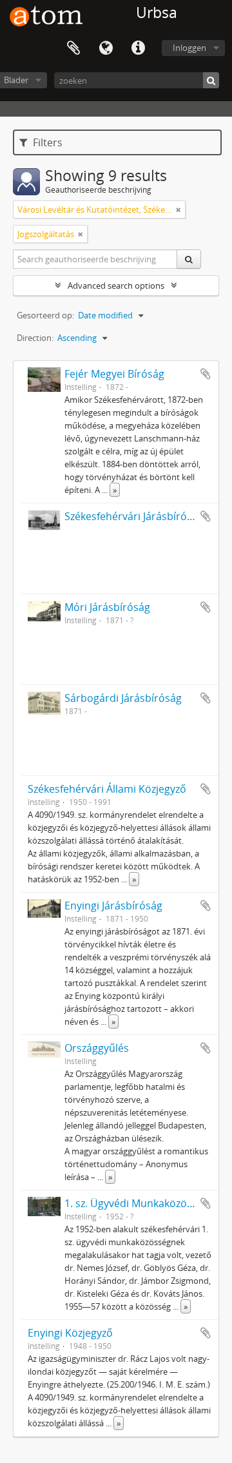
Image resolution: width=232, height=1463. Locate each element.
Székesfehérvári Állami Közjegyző (107, 789)
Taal (106, 48)
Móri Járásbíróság (107, 607)
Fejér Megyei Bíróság (114, 374)
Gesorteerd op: (45, 315)
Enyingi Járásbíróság (113, 905)
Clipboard (73, 48)
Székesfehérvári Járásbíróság (134, 516)
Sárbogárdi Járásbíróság (123, 698)
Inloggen (189, 47)
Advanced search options (116, 285)
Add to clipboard (205, 373)
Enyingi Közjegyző (70, 1333)
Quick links (138, 48)
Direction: (35, 338)
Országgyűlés (96, 1048)
